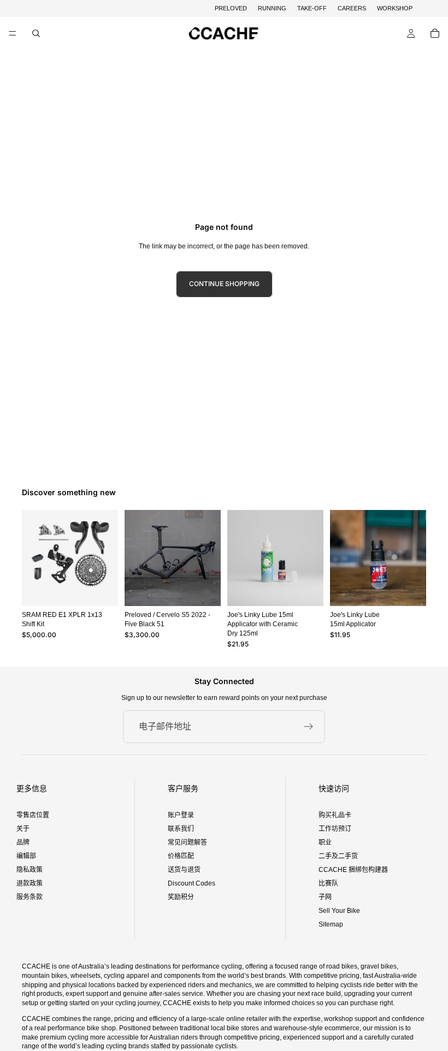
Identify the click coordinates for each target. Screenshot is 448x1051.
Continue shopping (224, 284)
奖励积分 (181, 897)
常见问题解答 (187, 842)
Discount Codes (191, 883)
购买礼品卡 (335, 815)
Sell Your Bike (339, 911)
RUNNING (272, 8)
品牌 (23, 842)
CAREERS (352, 8)
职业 (325, 842)
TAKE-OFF (312, 8)
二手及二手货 (338, 856)
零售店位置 (32, 815)
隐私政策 (29, 870)
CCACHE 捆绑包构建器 (353, 870)
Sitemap (331, 924)
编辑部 (26, 856)
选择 (213, 589)
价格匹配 (181, 856)
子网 (325, 897)
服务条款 (29, 897)
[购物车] (435, 33)
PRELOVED (231, 8)
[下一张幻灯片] (209, 558)
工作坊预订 (335, 829)
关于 (23, 829)
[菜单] (12, 33)
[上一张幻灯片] (137, 558)
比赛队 (328, 883)
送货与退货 (184, 870)
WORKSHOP (394, 8)
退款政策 (29, 883)
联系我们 (181, 829)
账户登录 (181, 815)
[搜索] (36, 33)
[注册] (308, 726)
